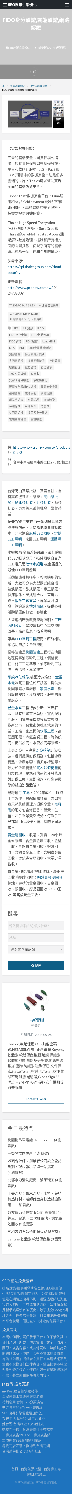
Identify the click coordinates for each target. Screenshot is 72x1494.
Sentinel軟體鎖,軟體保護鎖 (29, 1239)
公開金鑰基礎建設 (39, 347)
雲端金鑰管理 (17, 419)
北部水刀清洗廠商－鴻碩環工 (31, 1180)
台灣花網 (43, 1446)
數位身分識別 (17, 373)
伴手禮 (41, 1429)
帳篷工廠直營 (25, 600)
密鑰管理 (14, 367)
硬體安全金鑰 (49, 386)
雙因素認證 (16, 412)
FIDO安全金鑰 (18, 334)
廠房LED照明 (40, 533)
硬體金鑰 (14, 393)
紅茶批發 (43, 502)
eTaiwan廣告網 (31, 1408)
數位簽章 (46, 367)
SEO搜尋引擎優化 (22, 4)
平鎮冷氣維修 (18, 677)
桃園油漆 (33, 652)
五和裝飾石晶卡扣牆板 (26, 1231)
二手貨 (35, 1435)
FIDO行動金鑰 (40, 334)
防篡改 (45, 406)
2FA (16, 328)
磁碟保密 (30, 393)
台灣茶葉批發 (12, 1451)
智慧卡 (35, 373)
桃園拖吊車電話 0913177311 (30, 1140)
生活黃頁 (38, 1418)
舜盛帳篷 (36, 606)
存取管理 (54, 360)
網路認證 (46, 393)
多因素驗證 (16, 360)
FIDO (40, 328)
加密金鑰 (14, 354)
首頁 (14, 1469)
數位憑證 (30, 367)
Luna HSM (48, 341)
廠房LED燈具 (36, 1474)
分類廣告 (36, 1402)
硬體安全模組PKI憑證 (22, 386)
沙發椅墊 (43, 750)
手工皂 (24, 792)
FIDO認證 (15, 341)
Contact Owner (36, 1099)
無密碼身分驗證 (19, 380)
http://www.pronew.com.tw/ (30, 287)
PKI (21, 347)
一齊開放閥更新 (20, 1153)
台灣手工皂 (52, 1469)
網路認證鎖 (16, 399)
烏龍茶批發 (24, 502)
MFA (12, 347)
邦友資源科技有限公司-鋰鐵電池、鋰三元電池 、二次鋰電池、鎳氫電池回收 (35, 1218)
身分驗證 (49, 399)
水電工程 (47, 731)
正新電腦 (36, 1020)
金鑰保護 (14, 406)
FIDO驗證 (32, 341)
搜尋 (37, 965)
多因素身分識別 (35, 354)
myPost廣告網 (13, 1391)
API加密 (28, 328)
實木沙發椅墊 (47, 767)
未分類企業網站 (20, 47)
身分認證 (33, 399)
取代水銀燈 (34, 564)
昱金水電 (15, 708)
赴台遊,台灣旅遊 (14, 1424)
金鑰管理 (30, 406)
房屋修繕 (9, 1396)
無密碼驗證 (40, 380)
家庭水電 (47, 688)
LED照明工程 (25, 639)
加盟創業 (31, 1440)
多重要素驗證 (36, 360)
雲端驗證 (36, 419)
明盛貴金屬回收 (49, 877)
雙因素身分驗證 (37, 412)
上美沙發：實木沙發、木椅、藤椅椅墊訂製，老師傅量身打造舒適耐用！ (35, 1199)
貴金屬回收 (17, 835)
